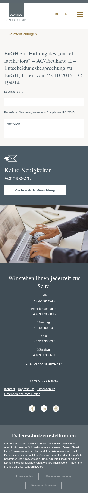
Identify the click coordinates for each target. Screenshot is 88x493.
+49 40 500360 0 (43, 328)
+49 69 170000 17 (43, 314)
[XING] (32, 415)
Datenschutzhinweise (43, 485)
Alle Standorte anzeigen (43, 364)
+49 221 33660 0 (43, 341)
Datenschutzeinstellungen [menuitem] (22, 394)
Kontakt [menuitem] (9, 389)
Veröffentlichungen (22, 34)
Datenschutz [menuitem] (46, 389)
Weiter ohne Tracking (58, 476)
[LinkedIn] (44, 415)
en (65, 14)
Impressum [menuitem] (26, 389)
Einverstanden (24, 476)
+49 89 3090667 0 (43, 355)
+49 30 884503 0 (43, 301)
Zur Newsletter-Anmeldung (35, 190)
